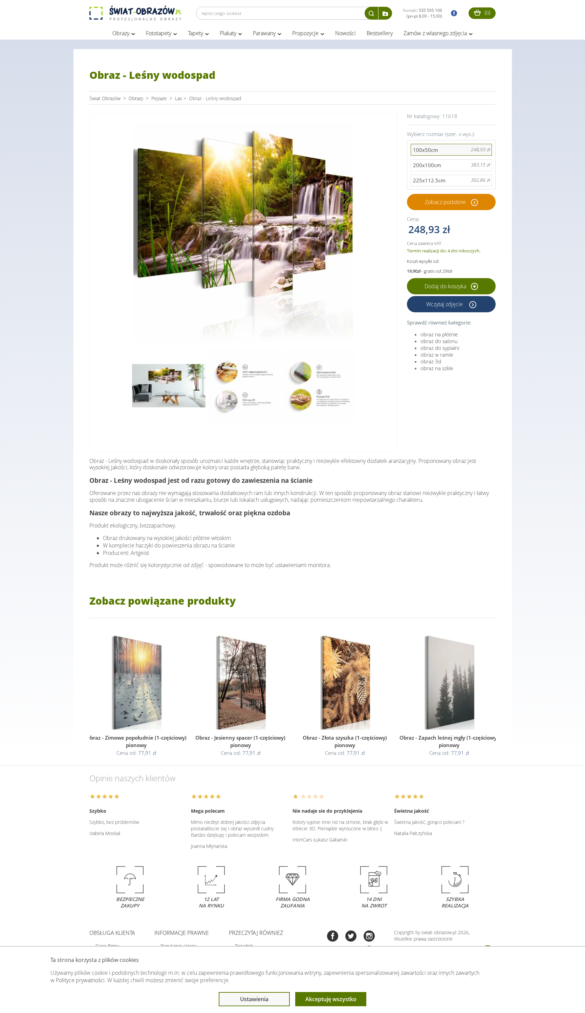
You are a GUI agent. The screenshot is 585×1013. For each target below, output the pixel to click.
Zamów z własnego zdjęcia (435, 33)
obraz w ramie (436, 354)
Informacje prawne (181, 933)
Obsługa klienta (112, 933)
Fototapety (158, 33)
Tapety (195, 33)
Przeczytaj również (256, 933)
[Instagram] (369, 937)
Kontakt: (422, 13)
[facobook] (452, 13)
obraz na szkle (436, 368)
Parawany (264, 33)
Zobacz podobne (445, 202)
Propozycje (305, 33)
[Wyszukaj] (371, 13)
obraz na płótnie (439, 334)
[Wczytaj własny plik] (385, 13)
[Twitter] (351, 937)
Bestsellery (380, 33)
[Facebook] (333, 937)
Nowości (345, 33)
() (486, 12)
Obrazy (120, 33)
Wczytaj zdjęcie (445, 304)
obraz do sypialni (439, 347)
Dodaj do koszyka (446, 286)
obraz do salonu (439, 341)
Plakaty (228, 33)
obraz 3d (430, 361)
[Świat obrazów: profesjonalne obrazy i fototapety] (135, 13)
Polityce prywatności (80, 980)
